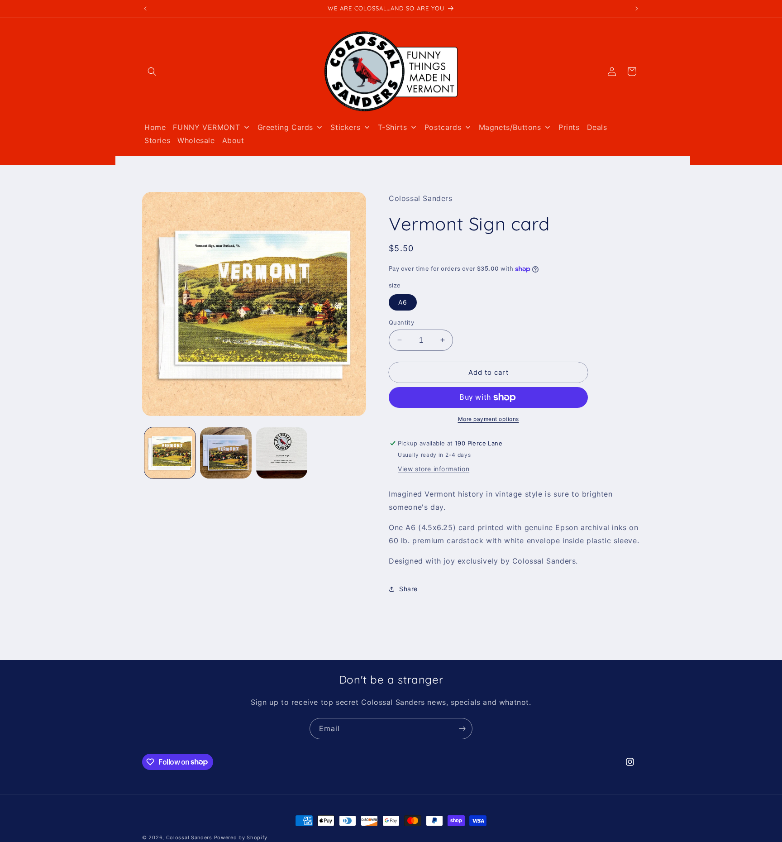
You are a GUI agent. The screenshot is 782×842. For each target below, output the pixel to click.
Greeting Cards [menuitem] (285, 127)
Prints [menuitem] (569, 127)
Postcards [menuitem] (442, 127)
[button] (152, 71)
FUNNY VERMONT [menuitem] (206, 127)
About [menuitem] (233, 140)
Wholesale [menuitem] (196, 140)
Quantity (401, 321)
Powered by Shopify (241, 837)
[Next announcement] (637, 8)
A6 (402, 302)
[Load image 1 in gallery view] (170, 452)
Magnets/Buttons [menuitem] (510, 127)
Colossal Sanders (189, 837)
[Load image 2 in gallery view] (225, 452)
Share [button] (408, 589)
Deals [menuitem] (597, 127)
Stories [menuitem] (157, 140)
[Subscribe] (462, 728)
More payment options (488, 419)
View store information (433, 469)
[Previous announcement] (145, 8)
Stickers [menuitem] (345, 127)
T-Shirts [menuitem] (392, 127)
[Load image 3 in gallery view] (281, 452)
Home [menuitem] (155, 127)
